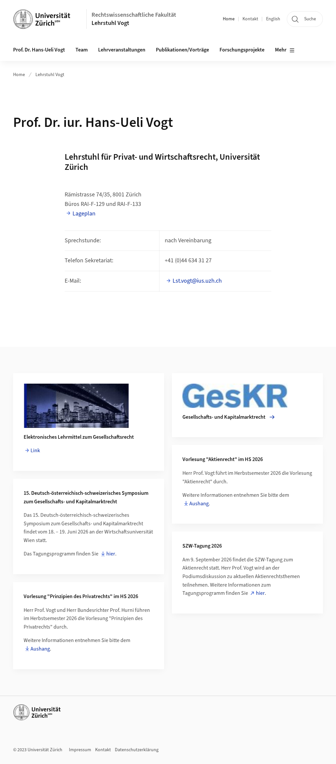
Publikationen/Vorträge (182, 49)
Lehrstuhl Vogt (110, 23)
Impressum (80, 750)
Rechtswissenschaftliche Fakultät (134, 15)
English (273, 19)
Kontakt (250, 19)
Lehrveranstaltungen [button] (121, 49)
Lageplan (84, 214)
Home (229, 19)
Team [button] (81, 49)
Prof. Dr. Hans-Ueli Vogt (39, 49)
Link (35, 450)
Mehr (280, 49)
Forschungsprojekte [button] (242, 49)
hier (110, 553)
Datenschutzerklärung (136, 750)
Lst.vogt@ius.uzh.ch (198, 281)
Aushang (199, 503)
